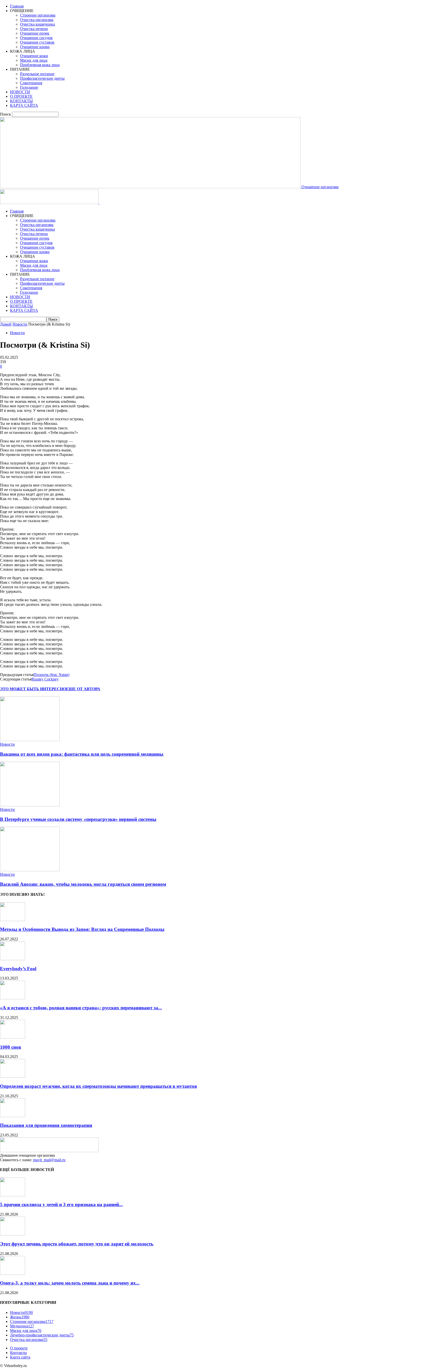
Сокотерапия (31, 83)
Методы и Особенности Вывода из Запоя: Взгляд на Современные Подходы (82, 929)
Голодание (29, 87)
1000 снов (10, 1047)
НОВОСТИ (20, 92)
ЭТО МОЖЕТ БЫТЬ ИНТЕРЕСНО (33, 689)
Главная (17, 6)
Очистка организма (36, 20)
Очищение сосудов (36, 38)
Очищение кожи (34, 56)
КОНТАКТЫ (21, 101)
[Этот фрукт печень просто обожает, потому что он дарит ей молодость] (12, 1234)
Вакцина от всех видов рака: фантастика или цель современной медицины (81, 754)
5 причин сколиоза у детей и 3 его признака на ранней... (61, 1204)
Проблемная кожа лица (40, 65)
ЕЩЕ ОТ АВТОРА (83, 689)
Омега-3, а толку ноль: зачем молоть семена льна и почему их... (70, 1283)
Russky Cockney (45, 679)
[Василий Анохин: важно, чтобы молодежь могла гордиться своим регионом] (30, 870)
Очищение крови (35, 47)
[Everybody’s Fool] (12, 959)
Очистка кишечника (37, 24)
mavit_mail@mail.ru (49, 1160)
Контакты (18, 1352)
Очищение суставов (37, 42)
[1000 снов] (12, 1037)
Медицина (22, 1326)
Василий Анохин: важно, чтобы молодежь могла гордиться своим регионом (83, 884)
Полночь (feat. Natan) (51, 674)
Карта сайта (20, 1357)
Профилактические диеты (42, 78)
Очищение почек (34, 33)
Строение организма (37, 15)
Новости (20, 324)
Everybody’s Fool (18, 968)
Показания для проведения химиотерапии (46, 1125)
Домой (6, 324)
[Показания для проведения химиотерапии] (12, 1116)
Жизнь (19, 1317)
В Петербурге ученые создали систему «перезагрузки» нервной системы (78, 819)
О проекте (19, 1348)
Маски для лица (33, 60)
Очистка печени (34, 29)
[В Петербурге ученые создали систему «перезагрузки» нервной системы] (30, 805)
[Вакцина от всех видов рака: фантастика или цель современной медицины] (30, 740)
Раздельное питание (37, 74)
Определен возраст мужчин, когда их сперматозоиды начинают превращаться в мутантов (98, 1086)
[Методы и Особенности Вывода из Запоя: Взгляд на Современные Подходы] (12, 920)
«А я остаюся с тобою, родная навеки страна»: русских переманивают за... (81, 1007)
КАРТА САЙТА (24, 105)
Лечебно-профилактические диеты (42, 1335)
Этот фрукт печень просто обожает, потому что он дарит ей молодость (76, 1243)
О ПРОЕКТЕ (21, 96)
